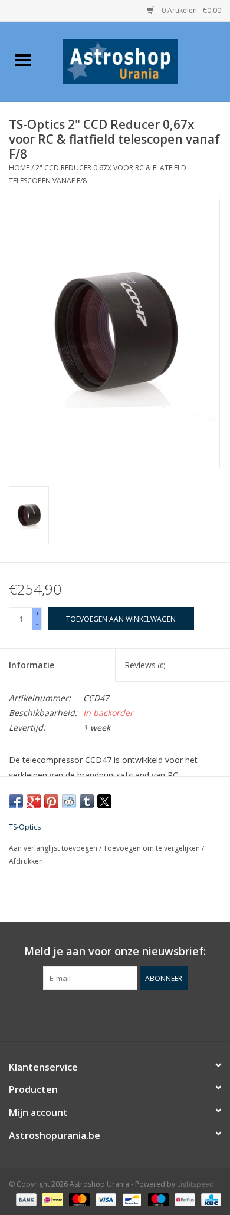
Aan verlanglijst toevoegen (54, 848)
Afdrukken (26, 861)
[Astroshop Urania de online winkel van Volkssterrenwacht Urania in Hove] (138, 60)
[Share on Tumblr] (87, 801)
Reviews (144, 665)
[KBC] (209, 1199)
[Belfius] (183, 1199)
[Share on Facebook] (16, 801)
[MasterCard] (78, 1199)
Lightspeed (195, 1184)
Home (19, 168)
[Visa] (104, 1199)
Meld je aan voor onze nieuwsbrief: (115, 951)
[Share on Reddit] (69, 801)
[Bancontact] (131, 1199)
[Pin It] (51, 801)
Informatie (31, 665)
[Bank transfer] (25, 1199)
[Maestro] (157, 1199)
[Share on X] (104, 801)
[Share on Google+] (34, 801)
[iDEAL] (51, 1199)
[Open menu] (23, 59)
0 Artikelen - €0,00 (190, 10)
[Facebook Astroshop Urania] (115, 1014)
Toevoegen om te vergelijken (152, 848)
